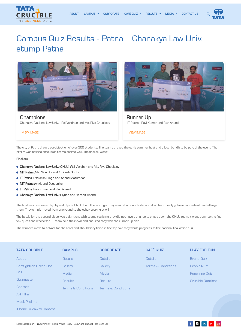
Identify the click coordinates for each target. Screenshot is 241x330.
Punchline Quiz (201, 274)
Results (68, 281)
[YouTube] (211, 323)
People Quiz (199, 266)
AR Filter (23, 294)
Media (67, 274)
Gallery (67, 266)
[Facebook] (190, 323)
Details (67, 259)
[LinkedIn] (204, 323)
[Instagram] (218, 323)
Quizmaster (25, 280)
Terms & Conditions (77, 288)
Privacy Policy (43, 324)
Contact (22, 287)
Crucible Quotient (203, 281)
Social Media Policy (62, 324)
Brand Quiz (198, 259)
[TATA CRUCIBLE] (34, 14)
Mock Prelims (26, 302)
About (21, 259)
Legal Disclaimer (25, 324)
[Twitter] (197, 323)
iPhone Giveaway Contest (35, 309)
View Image (30, 132)
